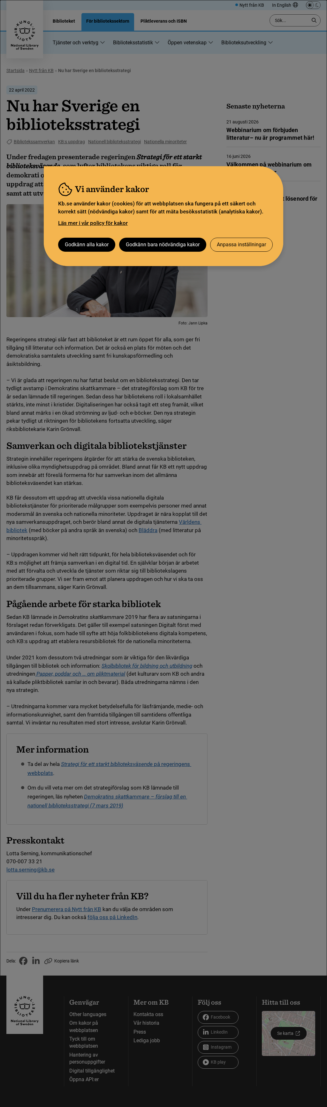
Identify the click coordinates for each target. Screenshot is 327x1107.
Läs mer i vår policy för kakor (93, 223)
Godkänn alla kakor (87, 244)
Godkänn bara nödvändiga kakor (163, 244)
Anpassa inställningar (241, 244)
